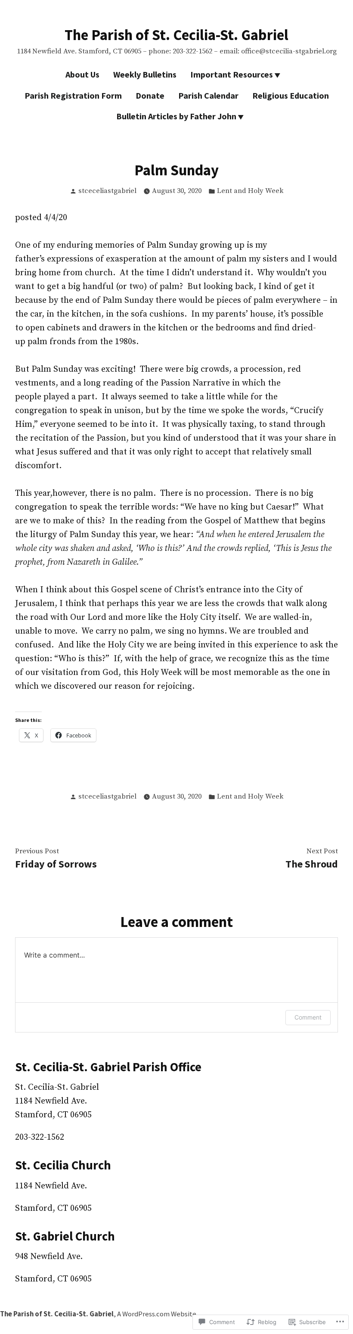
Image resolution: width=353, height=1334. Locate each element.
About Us (82, 74)
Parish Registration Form (73, 95)
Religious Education (290, 95)
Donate (150, 95)
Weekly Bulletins (144, 74)
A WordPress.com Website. (157, 1313)
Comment (308, 1017)
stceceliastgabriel (107, 191)
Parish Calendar (208, 95)
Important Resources (231, 74)
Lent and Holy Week (250, 191)
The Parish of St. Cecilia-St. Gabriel (176, 34)
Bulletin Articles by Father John (176, 116)
